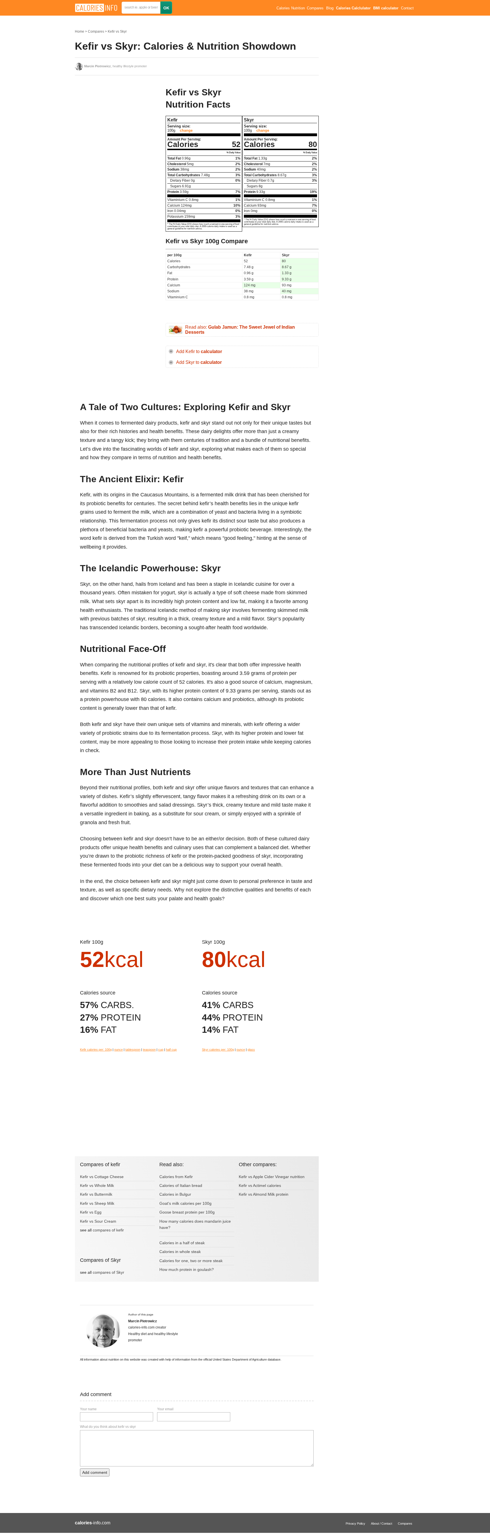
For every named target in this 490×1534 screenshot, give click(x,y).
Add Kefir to (199, 351)
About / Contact (381, 1523)
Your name (88, 1409)
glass (251, 1049)
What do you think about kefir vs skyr (108, 1427)
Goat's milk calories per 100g (185, 1203)
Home (79, 31)
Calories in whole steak (180, 1251)
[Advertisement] (117, 124)
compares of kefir (108, 1230)
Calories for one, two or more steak (191, 1260)
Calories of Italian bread (180, 1185)
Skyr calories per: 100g (218, 1049)
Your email (165, 1409)
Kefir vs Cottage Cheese (102, 1176)
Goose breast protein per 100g (187, 1212)
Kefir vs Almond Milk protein (263, 1194)
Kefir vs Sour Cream (98, 1221)
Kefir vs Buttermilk (96, 1194)
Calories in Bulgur (175, 1194)
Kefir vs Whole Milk (97, 1185)
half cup (171, 1049)
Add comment (94, 1472)
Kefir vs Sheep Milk (97, 1203)
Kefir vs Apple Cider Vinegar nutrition (272, 1176)
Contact (407, 8)
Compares (315, 8)
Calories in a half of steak (182, 1243)
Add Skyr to (199, 362)
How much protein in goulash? (186, 1269)
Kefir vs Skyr (117, 31)
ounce (118, 1049)
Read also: (240, 330)
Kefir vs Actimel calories (260, 1185)
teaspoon (149, 1049)
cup (160, 1049)
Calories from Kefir (176, 1176)
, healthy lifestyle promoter (115, 66)
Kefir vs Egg (91, 1212)
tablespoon (132, 1049)
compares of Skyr (108, 1272)
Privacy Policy (355, 1523)
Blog (329, 8)
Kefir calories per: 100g (96, 1049)
